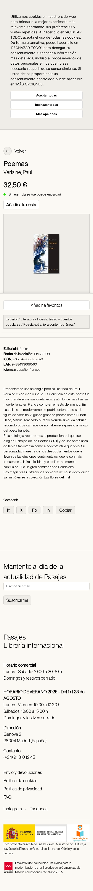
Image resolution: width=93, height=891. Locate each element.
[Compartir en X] (22, 510)
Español (12, 319)
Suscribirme (17, 600)
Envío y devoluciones (22, 772)
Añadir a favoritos (46, 305)
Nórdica (23, 349)
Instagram (12, 808)
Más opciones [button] (46, 114)
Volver (20, 151)
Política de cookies (20, 780)
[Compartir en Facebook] (36, 510)
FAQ (7, 797)
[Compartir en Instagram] (9, 510)
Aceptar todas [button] (46, 95)
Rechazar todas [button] (46, 104)
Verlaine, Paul (17, 172)
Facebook (39, 808)
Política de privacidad (22, 788)
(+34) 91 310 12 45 (19, 757)
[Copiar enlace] (66, 510)
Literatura (27, 319)
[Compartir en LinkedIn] (49, 510)
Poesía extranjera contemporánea (48, 324)
